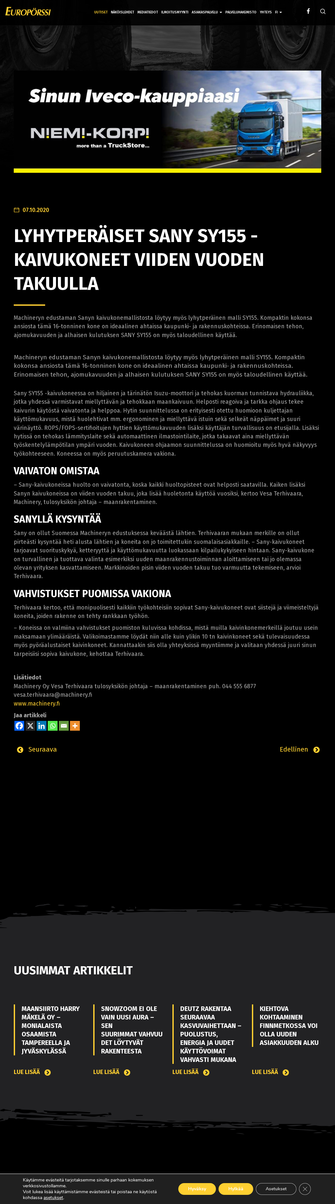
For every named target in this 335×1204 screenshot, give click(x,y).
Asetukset (276, 1189)
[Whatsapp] (53, 726)
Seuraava (41, 749)
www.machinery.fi (37, 703)
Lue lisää (27, 1072)
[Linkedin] (41, 726)
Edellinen (295, 749)
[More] (75, 726)
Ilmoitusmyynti (174, 12)
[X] (30, 726)
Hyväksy (197, 1189)
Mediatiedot (147, 12)
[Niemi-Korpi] (167, 126)
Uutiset (101, 12)
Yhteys (266, 12)
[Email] (64, 726)
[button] (278, 7)
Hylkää (235, 1189)
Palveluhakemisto (240, 12)
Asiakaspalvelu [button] (205, 12)
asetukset (53, 1198)
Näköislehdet (122, 12)
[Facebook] (19, 726)
